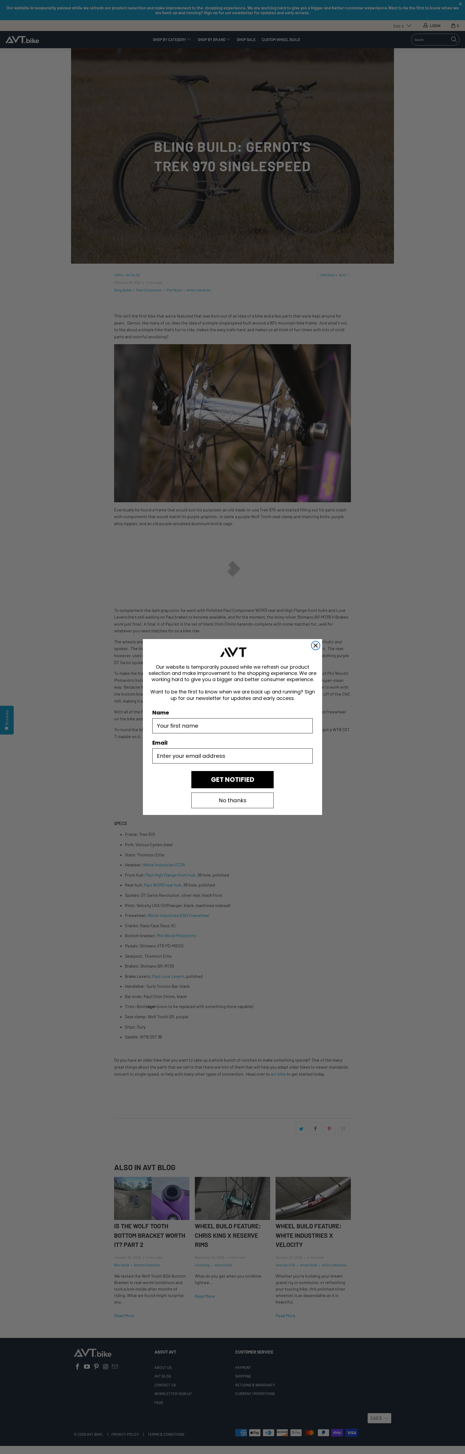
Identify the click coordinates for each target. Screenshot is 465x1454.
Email (160, 743)
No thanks (232, 800)
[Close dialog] (315, 645)
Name (160, 712)
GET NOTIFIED (232, 779)
